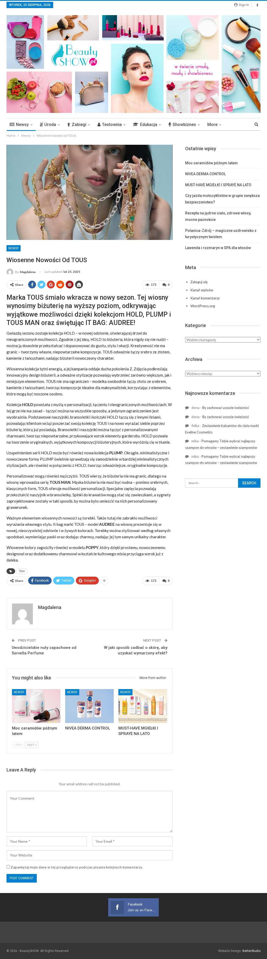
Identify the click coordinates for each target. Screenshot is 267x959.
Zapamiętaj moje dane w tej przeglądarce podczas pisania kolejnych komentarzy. (77, 867)
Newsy (22, 124)
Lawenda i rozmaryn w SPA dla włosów (218, 248)
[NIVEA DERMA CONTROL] (89, 706)
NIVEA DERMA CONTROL (205, 174)
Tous (22, 571)
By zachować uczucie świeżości (225, 408)
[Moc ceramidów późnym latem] (36, 706)
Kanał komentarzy (205, 298)
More (212, 124)
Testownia (112, 124)
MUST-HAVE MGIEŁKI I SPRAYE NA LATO (218, 185)
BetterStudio (251, 951)
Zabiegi (79, 124)
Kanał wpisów (201, 290)
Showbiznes (184, 124)
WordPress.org (202, 306)
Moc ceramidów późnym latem (211, 163)
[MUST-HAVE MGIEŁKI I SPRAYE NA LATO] (142, 706)
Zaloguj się (199, 282)
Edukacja (148, 124)
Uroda (50, 124)
